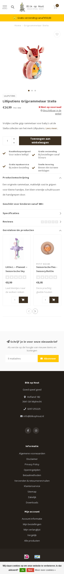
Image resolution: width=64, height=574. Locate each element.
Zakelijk (32, 497)
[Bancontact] (37, 556)
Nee (30, 570)
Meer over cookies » (45, 570)
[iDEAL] (26, 556)
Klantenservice (32, 486)
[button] (29, 90)
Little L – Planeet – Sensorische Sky (16, 269)
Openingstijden (32, 469)
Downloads (32, 502)
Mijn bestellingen (32, 524)
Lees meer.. (52, 128)
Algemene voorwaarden (32, 453)
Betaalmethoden (32, 475)
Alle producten (32, 540)
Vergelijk (32, 535)
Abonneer (50, 358)
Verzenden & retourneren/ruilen (32, 480)
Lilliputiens (9, 96)
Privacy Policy (32, 464)
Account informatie (32, 518)
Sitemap (32, 491)
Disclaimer (32, 459)
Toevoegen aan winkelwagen (40, 140)
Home (18, 25)
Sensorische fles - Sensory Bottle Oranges (46, 271)
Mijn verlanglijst (32, 529)
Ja (22, 570)
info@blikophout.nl (33, 416)
